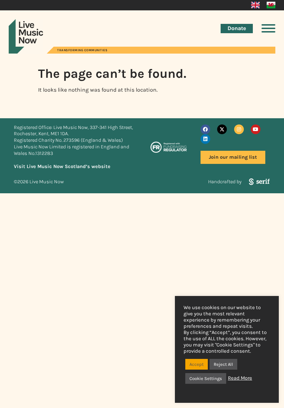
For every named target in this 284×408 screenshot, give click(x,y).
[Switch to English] (255, 5)
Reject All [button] (223, 364)
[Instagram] (239, 129)
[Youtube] (255, 129)
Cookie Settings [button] (205, 378)
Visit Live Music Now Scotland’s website (62, 166)
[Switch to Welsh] (271, 5)
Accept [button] (196, 364)
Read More (240, 378)
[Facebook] (205, 129)
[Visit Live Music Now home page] (26, 51)
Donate (237, 28)
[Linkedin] (205, 139)
